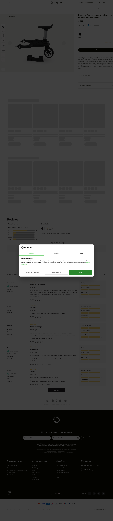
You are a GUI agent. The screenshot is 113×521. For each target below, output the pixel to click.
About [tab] (81, 253)
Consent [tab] (31, 253)
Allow (80, 272)
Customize (55, 272)
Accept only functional (33, 272)
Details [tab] (56, 253)
